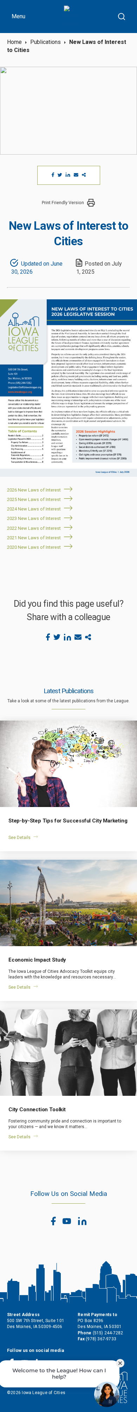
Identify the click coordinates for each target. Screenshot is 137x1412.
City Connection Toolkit (37, 1109)
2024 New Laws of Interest (34, 509)
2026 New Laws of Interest (34, 490)
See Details (19, 837)
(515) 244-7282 (108, 1332)
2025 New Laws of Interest (34, 499)
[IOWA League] (73, 16)
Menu (18, 16)
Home (14, 42)
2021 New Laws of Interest (34, 537)
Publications (45, 42)
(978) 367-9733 (101, 1338)
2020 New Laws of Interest (34, 547)
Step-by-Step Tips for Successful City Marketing (68, 821)
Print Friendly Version (63, 202)
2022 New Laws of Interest (34, 528)
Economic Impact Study (37, 960)
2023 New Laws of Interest (34, 518)
